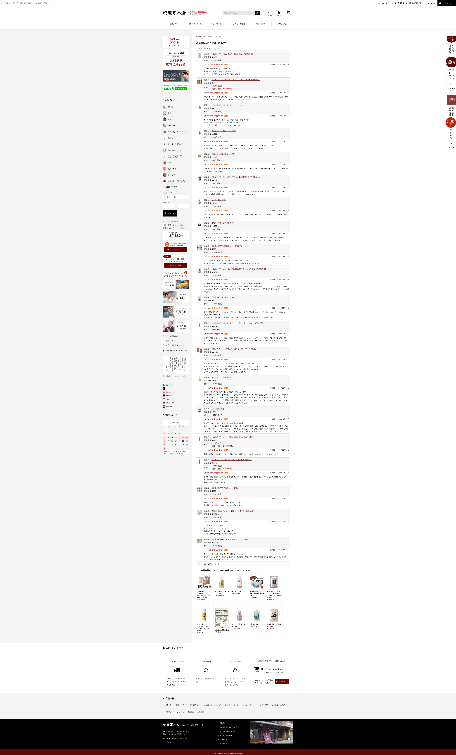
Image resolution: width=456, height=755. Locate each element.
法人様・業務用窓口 (226, 735)
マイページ (279, 15)
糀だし (170, 138)
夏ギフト (169, 712)
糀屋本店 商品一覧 (202, 36)
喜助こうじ (183, 228)
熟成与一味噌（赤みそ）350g (222, 223)
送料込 (165, 228)
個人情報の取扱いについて (228, 731)
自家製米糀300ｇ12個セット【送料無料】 (227, 246)
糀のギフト (172, 169)
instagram (170, 392)
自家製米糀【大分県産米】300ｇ (223, 297)
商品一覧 (173, 24)
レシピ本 (171, 175)
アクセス (168, 742)
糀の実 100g (236, 591)
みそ (169, 119)
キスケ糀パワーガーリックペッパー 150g (226, 105)
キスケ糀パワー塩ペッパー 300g (223, 131)
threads (169, 395)
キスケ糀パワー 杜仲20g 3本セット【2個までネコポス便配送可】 (235, 80)
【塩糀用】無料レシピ (222, 630)
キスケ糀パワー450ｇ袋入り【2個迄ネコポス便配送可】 (232, 54)
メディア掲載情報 (172, 345)
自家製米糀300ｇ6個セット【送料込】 (225, 488)
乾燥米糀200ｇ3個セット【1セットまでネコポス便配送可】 (233, 511)
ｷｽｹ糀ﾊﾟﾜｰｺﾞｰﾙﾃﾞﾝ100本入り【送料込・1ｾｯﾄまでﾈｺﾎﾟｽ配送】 (234, 349)
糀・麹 (170, 107)
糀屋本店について (195, 24)
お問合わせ (223, 739)
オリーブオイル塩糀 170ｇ (221, 377)
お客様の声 (223, 743)
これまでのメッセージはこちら (176, 376)
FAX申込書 (282, 681)
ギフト (175, 228)
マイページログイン (448, 3)
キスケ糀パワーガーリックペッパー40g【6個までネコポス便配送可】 (237, 323)
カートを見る (288, 15)
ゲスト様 (393, 3)
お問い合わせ (261, 24)
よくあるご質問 (239, 24)
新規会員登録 (282, 24)
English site (170, 406)
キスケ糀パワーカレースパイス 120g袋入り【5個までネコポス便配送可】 (239, 269)
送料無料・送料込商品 (176, 181)
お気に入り (269, 15)
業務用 (170, 162)
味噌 (174, 225)
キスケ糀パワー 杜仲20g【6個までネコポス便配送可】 (231, 460)
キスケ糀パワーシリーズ (177, 132)
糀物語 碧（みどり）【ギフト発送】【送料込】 (257, 593)
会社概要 (223, 723)
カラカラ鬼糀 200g (218, 200)
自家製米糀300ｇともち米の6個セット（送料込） (230, 539)
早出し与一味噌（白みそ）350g (223, 154)
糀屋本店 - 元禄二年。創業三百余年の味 (189, 13)
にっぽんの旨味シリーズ (177, 144)
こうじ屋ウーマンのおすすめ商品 (175, 156)
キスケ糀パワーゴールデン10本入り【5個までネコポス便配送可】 (236, 177)
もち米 (180, 225)
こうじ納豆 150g (217, 409)
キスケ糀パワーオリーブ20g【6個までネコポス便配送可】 (233, 437)
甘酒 (169, 113)
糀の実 (227, 705)
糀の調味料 (172, 125)
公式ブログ (170, 403)
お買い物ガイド (217, 24)
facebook (169, 385)
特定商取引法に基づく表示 (228, 727)
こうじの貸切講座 (172, 336)
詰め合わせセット (174, 150)
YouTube (169, 399)
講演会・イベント (172, 341)
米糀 (169, 225)
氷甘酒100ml (254, 624)
